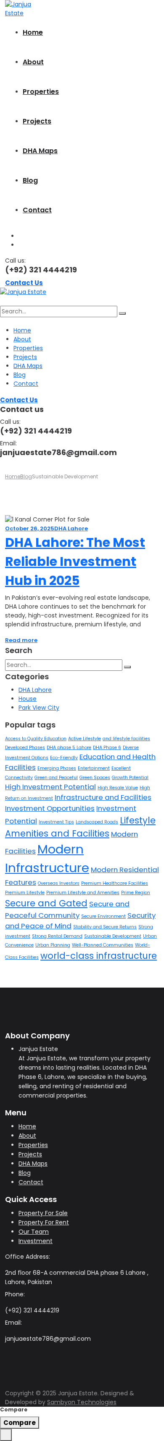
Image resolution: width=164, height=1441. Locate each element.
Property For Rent (44, 1222)
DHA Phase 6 (107, 747)
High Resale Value (118, 788)
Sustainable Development (112, 936)
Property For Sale (43, 1213)
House (28, 698)
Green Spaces (94, 777)
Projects (37, 121)
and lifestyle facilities (126, 739)
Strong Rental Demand (57, 936)
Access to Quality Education (35, 739)
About (33, 62)
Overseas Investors (58, 883)
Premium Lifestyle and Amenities (82, 892)
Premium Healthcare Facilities (114, 883)
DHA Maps (40, 151)
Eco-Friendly (64, 758)
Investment (36, 1241)
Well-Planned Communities (102, 945)
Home (33, 32)
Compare (19, 1422)
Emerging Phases (56, 768)
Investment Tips (56, 822)
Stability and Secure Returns (105, 927)
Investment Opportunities (50, 808)
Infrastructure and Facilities (103, 797)
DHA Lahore (71, 528)
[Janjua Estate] (21, 8)
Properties (41, 91)
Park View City (39, 707)
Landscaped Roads (97, 822)
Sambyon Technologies (81, 1402)
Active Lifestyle (84, 739)
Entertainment (94, 768)
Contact (37, 210)
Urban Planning (52, 945)
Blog (30, 180)
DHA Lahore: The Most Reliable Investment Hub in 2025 (75, 561)
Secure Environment (103, 916)
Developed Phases (25, 747)
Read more (21, 640)
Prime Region (135, 892)
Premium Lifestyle (25, 892)
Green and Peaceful (56, 777)
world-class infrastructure (98, 956)
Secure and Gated (46, 903)
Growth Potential (130, 777)
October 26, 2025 (29, 528)
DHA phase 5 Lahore (69, 747)
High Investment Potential (50, 787)
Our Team (34, 1231)
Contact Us (24, 282)
